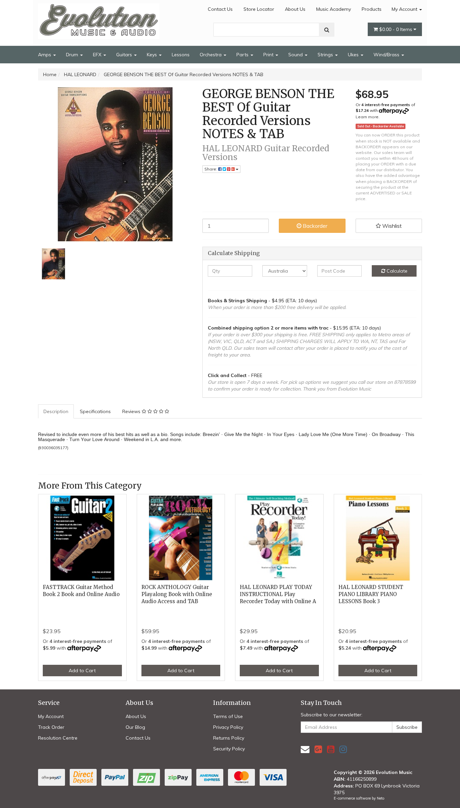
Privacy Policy (228, 727)
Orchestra (211, 55)
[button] (389, 226)
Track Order (51, 727)
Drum (72, 55)
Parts (243, 55)
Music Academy (333, 9)
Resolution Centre (57, 738)
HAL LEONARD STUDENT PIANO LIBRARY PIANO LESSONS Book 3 (370, 594)
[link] (318, 749)
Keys (152, 55)
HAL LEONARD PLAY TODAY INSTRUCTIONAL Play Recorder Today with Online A (278, 594)
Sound (296, 55)
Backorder (314, 225)
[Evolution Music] (98, 19)
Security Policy (229, 749)
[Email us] (305, 749)
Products (372, 9)
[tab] (56, 411)
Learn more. (368, 116)
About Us (295, 9)
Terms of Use (228, 716)
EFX (98, 55)
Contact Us (220, 9)
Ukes (354, 55)
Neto (380, 798)
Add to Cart (82, 670)
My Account (405, 9)
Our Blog (135, 727)
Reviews (132, 411)
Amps (45, 55)
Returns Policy (228, 738)
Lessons (181, 55)
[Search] (326, 30)
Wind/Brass (387, 55)
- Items (396, 29)
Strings (326, 55)
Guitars (124, 55)
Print (269, 55)
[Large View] (53, 263)
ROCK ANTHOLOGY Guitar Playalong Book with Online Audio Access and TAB (176, 594)
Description (55, 411)
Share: (211, 169)
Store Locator (258, 9)
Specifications (95, 411)
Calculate (396, 271)
